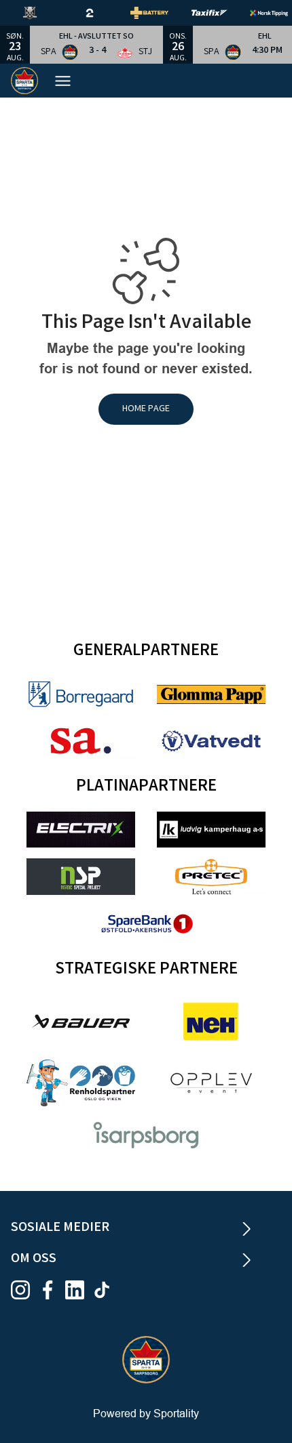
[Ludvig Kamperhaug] (211, 830)
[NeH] (211, 1022)
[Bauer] (80, 1021)
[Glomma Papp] (211, 694)
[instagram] (24, 1289)
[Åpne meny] (69, 81)
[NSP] (80, 876)
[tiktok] (106, 1289)
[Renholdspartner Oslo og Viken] (80, 1083)
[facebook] (51, 1289)
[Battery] (160, 12)
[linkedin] (78, 1289)
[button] (96, 45)
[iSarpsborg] (146, 1135)
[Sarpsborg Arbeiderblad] (80, 741)
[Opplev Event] (211, 1083)
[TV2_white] (100, 12)
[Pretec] (211, 876)
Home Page (146, 409)
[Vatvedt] (211, 741)
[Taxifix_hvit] (220, 12)
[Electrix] (80, 830)
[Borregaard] (80, 694)
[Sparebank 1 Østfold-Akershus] (146, 924)
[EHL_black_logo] (41, 12)
